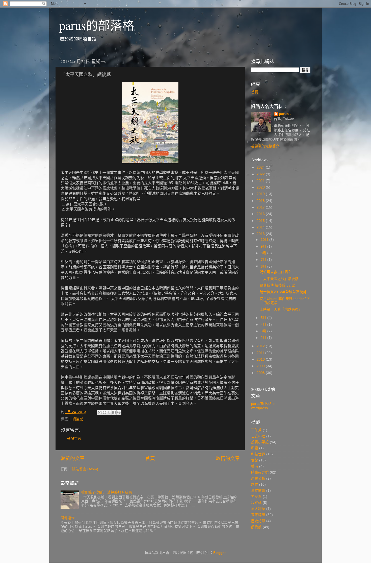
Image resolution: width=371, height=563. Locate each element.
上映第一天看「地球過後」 (281, 309)
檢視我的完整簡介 (265, 146)
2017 (261, 207)
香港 (254, 466)
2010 (261, 359)
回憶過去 (68, 518)
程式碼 (256, 503)
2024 (261, 167)
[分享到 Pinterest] (118, 412)
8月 (264, 253)
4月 (264, 324)
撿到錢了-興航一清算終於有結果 (106, 492)
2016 (261, 214)
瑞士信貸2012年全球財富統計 (283, 292)
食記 (254, 460)
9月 (264, 246)
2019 (261, 194)
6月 (264, 266)
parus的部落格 (96, 25)
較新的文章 (73, 458)
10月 (265, 240)
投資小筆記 (260, 442)
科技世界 (258, 454)
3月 (264, 331)
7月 (264, 260)
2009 (261, 366)
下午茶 (256, 430)
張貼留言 (74, 438)
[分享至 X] (109, 412)
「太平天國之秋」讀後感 (279, 279)
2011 (261, 353)
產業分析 (258, 478)
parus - (285, 114)
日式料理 (258, 436)
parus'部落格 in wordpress (263, 406)
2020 (261, 187)
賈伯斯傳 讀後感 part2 (277, 285)
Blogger (219, 553)
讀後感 (77, 419)
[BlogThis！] (104, 412)
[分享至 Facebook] (114, 412)
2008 (261, 373)
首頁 (150, 458)
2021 (261, 181)
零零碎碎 (258, 515)
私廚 (254, 448)
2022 (261, 174)
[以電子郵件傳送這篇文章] (99, 412)
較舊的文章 (228, 458)
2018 (261, 201)
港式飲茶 (258, 490)
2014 (261, 227)
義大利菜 (258, 509)
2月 (264, 338)
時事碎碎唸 (260, 472)
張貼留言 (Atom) (85, 469)
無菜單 (256, 497)
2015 (261, 221)
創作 (254, 484)
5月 (264, 318)
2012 (261, 346)
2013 (261, 234)
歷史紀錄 (258, 521)
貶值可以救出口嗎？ (276, 272)
